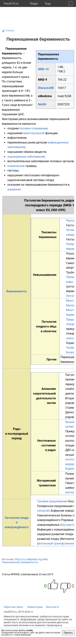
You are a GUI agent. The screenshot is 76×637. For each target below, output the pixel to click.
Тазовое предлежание (52, 501)
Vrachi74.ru (11, 3)
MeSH (42, 104)
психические (16, 166)
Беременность (16, 291)
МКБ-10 (43, 69)
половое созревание (33, 128)
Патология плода (17, 518)
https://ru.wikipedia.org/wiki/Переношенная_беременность (25, 561)
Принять (68, 632)
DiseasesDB (46, 88)
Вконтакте (52, 606)
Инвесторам (34, 606)
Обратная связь (13, 606)
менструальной (34, 133)
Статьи (10, 30)
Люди (34, 3)
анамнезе (14, 189)
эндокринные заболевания (26, 156)
